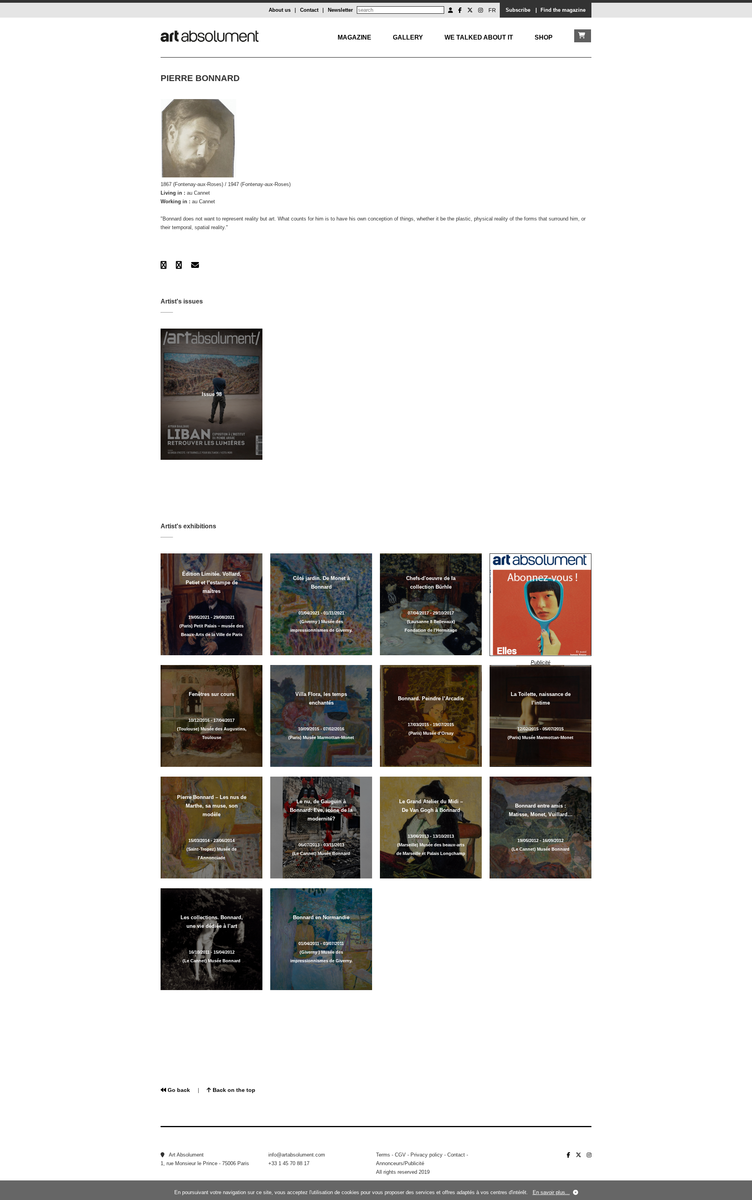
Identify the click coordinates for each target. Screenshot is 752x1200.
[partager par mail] (195, 265)
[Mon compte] (450, 10)
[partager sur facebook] (163, 265)
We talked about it (479, 37)
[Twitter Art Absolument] (470, 10)
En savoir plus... (551, 1192)
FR (492, 10)
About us (280, 10)
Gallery (408, 37)
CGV (400, 1155)
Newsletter (340, 10)
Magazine (354, 37)
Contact (309, 10)
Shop (544, 37)
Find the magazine (563, 10)
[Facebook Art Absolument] (460, 10)
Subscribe (518, 10)
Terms (383, 1155)
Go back (178, 1090)
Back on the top (233, 1090)
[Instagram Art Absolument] (480, 10)
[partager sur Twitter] (179, 265)
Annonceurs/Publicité (400, 1163)
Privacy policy (426, 1155)
